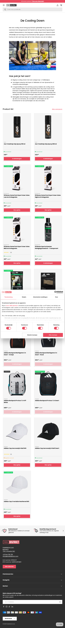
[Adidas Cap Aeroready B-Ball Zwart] (48, 431)
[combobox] (32, 9)
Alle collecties (9, 566)
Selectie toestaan (32, 335)
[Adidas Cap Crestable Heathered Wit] (17, 485)
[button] (61, 5)
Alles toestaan (53, 335)
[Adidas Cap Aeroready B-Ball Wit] (17, 431)
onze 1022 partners (12, 305)
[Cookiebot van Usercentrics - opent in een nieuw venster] (55, 292)
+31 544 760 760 (8, 554)
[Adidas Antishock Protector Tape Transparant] (48, 283)
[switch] (24, 328)
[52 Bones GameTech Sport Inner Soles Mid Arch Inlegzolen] (17, 230)
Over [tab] (56, 297)
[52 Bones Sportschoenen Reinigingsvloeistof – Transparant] (48, 230)
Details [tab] (24, 297)
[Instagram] (6, 607)
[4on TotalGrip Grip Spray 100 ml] (17, 127)
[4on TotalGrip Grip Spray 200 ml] (48, 127)
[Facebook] (4, 607)
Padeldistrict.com (11, 624)
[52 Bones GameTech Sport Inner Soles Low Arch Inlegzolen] (17, 178)
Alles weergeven (57, 109)
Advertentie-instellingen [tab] (40, 297)
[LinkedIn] (12, 607)
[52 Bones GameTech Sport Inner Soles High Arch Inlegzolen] (48, 178)
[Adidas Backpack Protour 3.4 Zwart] (48, 384)
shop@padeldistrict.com (10, 556)
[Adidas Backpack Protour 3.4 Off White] (17, 384)
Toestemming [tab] (8, 297)
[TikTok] (9, 607)
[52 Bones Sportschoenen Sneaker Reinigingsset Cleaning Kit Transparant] (17, 283)
